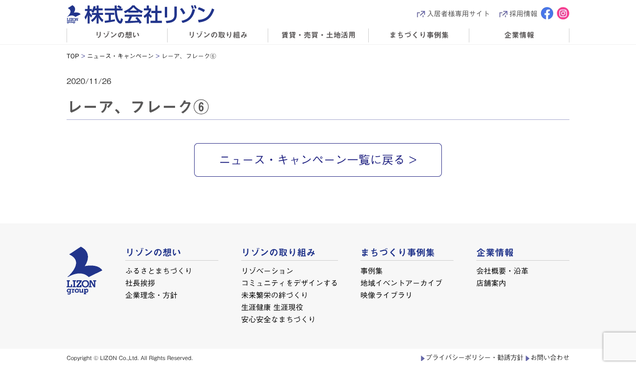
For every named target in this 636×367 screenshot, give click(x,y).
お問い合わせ (549, 357)
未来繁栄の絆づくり (274, 294)
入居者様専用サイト (458, 13)
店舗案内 (491, 282)
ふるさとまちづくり (158, 271)
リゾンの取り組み (218, 35)
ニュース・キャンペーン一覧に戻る (312, 160)
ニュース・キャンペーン (120, 56)
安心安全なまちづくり (278, 319)
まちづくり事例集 (419, 35)
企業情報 (519, 35)
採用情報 (523, 13)
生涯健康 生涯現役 (272, 307)
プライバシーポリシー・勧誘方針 (474, 357)
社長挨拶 (140, 282)
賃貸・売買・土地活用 (318, 35)
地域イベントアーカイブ (401, 282)
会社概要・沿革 (502, 271)
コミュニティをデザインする (289, 282)
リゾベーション (267, 271)
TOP (73, 56)
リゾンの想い (117, 35)
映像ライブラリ (386, 294)
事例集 (371, 271)
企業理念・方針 (151, 294)
